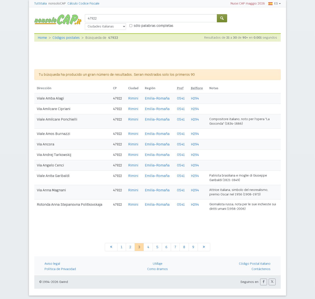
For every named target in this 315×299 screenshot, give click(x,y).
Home (42, 37)
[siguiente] (204, 247)
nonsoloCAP (57, 3)
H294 (195, 98)
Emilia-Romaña (157, 98)
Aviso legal (52, 264)
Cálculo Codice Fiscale (83, 3)
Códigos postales (66, 37)
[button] (263, 282)
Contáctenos (261, 269)
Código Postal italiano (254, 264)
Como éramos (157, 269)
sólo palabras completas (153, 25)
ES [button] (276, 3)
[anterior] (111, 247)
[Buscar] (222, 18)
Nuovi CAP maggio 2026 (248, 3)
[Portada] (59, 19)
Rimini (133, 98)
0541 (181, 98)
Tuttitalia (40, 3)
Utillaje (157, 264)
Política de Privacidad (60, 269)
